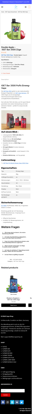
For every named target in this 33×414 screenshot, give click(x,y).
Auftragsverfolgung (9, 372)
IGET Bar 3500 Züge (23, 11)
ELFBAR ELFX (6, 351)
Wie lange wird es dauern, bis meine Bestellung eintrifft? (13, 233)
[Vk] (17, 402)
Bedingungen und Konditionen (12, 378)
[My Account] (26, 7)
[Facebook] (3, 402)
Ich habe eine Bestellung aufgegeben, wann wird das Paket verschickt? (14, 237)
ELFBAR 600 (6, 349)
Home (2, 11)
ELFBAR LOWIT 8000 (9, 360)
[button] (15, 233)
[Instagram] (8, 402)
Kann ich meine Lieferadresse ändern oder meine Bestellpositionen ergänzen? (15, 242)
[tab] (15, 79)
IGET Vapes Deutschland (11, 11)
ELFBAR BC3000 (7, 353)
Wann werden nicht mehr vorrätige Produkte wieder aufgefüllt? (13, 246)
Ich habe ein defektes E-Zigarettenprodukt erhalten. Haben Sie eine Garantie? (15, 250)
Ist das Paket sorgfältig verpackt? (14, 254)
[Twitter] (21, 402)
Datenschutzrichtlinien (10, 376)
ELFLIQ (5, 347)
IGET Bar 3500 (7, 91)
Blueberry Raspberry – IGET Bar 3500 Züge (13, 299)
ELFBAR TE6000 (7, 355)
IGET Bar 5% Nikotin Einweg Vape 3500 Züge (15, 163)
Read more (13, 305)
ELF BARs (4, 205)
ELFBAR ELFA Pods (8, 358)
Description (5, 79)
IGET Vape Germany (20, 93)
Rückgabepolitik (8, 374)
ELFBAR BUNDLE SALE (9, 362)
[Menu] (3, 7)
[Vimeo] (12, 402)
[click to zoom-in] (16, 29)
